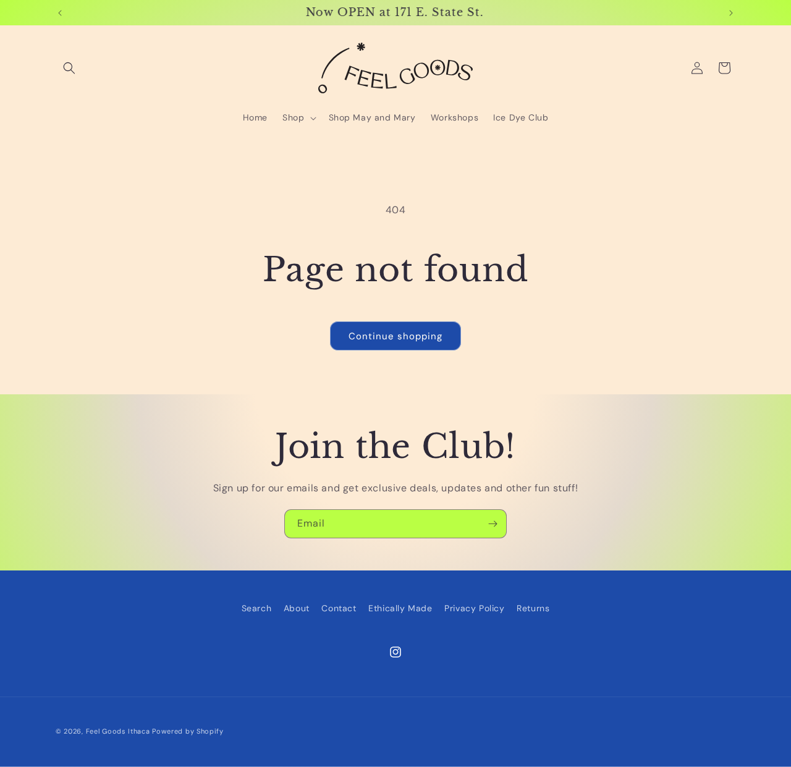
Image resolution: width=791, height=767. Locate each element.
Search (257, 608)
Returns (533, 608)
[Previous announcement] (60, 13)
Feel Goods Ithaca (118, 731)
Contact (338, 608)
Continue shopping (395, 336)
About (297, 608)
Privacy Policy (474, 608)
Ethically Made (400, 608)
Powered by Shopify (188, 731)
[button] (69, 68)
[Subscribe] (492, 523)
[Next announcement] (731, 13)
